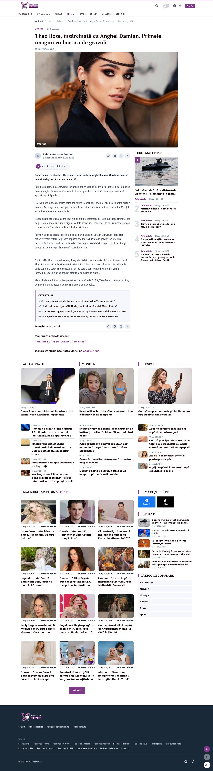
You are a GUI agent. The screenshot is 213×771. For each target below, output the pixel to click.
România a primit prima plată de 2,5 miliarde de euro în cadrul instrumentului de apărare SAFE (52, 432)
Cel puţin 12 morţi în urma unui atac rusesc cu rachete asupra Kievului (158, 242)
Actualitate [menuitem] (43, 14)
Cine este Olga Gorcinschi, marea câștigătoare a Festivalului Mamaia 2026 (85, 311)
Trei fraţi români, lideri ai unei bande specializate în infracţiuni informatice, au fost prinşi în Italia (53, 478)
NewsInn (125, 748)
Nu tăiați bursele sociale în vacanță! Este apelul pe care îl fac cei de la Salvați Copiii (157, 257)
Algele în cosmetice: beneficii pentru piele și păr (167, 457)
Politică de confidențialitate (58, 727)
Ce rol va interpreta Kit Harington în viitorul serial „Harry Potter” (81, 306)
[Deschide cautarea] (157, 6)
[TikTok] (180, 6)
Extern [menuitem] (93, 14)
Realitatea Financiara (121, 744)
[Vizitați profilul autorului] (38, 156)
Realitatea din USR (65, 748)
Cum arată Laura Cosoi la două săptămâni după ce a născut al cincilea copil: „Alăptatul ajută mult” (37, 677)
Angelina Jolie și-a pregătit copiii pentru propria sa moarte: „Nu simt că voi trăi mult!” (77, 630)
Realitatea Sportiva (41, 744)
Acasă (40, 21)
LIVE (191, 6)
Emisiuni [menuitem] (120, 14)
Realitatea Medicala (102, 744)
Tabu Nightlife (156, 744)
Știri (49, 21)
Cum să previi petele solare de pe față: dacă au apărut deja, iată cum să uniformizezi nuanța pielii (169, 444)
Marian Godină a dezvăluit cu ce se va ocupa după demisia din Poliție (102, 472)
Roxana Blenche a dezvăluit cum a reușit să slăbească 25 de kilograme (106, 413)
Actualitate (140, 199)
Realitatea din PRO (25, 748)
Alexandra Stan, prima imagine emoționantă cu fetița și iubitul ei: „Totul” (113, 676)
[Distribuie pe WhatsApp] (121, 155)
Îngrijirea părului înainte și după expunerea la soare (169, 469)
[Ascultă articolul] (207, 749)
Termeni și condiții (35, 727)
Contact (21, 727)
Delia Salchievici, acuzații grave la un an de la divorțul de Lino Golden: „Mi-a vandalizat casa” (106, 432)
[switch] (166, 6)
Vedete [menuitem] (70, 14)
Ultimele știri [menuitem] (25, 14)
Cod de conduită (79, 727)
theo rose (79, 341)
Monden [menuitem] (58, 14)
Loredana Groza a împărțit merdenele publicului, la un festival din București (115, 582)
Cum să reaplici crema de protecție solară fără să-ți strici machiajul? (164, 413)
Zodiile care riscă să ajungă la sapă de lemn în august (167, 430)
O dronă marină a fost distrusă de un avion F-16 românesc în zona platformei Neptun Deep (155, 194)
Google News (91, 350)
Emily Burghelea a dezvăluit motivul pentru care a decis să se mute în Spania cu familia (38, 630)
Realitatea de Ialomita (109, 748)
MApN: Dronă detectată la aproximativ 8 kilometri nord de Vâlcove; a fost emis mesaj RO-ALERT (51, 449)
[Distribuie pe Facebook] (114, 155)
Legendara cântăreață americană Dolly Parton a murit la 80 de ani (81, 316)
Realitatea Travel (140, 744)
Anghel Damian (61, 341)
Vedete (59, 21)
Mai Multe (77, 690)
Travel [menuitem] (82, 14)
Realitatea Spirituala (82, 744)
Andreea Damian (62, 154)
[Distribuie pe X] (127, 155)
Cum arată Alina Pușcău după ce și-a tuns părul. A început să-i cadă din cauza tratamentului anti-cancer (77, 583)
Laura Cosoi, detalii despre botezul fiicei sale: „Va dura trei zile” (80, 300)
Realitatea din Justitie (61, 744)
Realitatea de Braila (173, 744)
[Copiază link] (108, 155)
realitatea (42, 341)
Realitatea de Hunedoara (87, 748)
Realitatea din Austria (45, 748)
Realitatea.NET (24, 744)
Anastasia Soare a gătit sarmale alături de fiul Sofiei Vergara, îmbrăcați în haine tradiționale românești (77, 677)
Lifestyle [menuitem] (106, 14)
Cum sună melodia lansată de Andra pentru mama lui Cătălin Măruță (115, 629)
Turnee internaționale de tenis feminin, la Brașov (158, 225)
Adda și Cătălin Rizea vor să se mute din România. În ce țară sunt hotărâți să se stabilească (103, 447)
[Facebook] (174, 6)
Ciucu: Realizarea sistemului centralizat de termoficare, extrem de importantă (47, 413)
